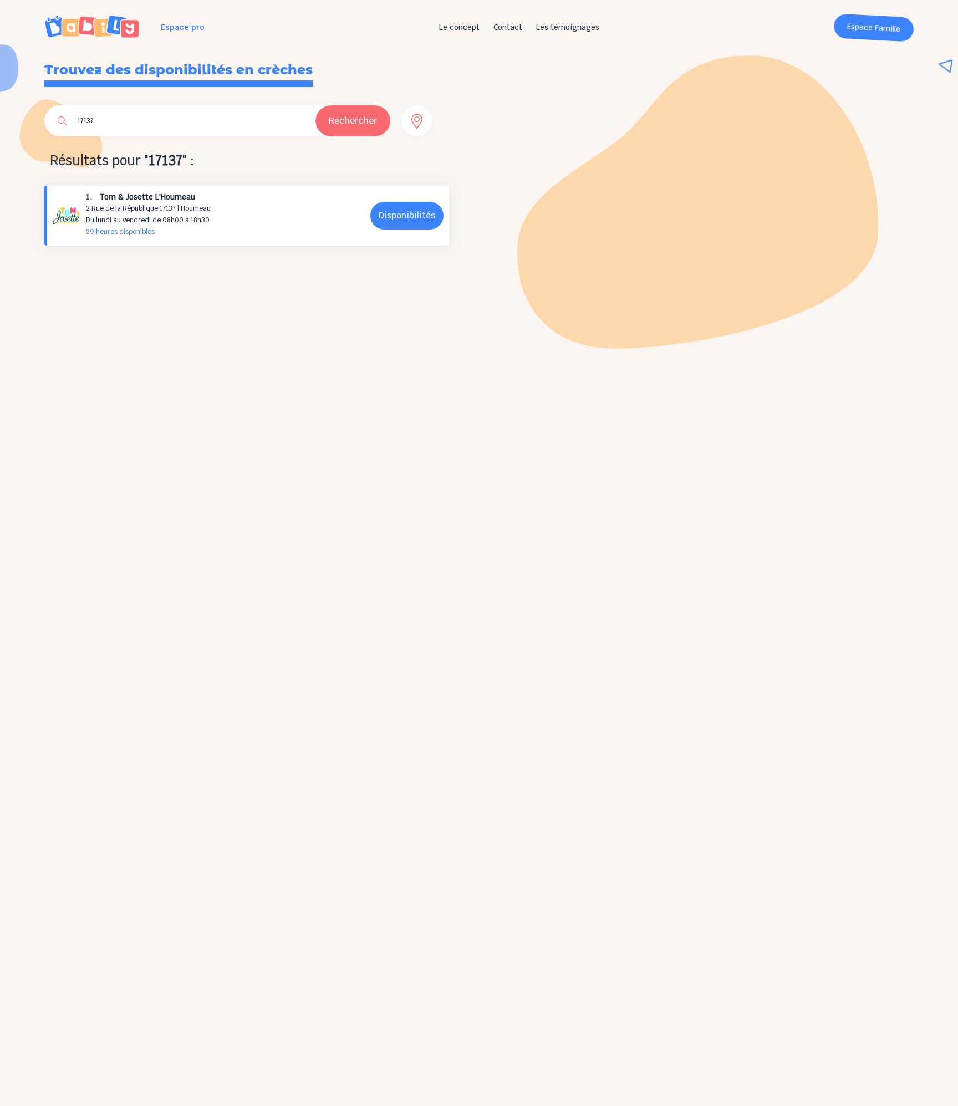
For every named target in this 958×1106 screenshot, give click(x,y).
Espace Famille (874, 28)
